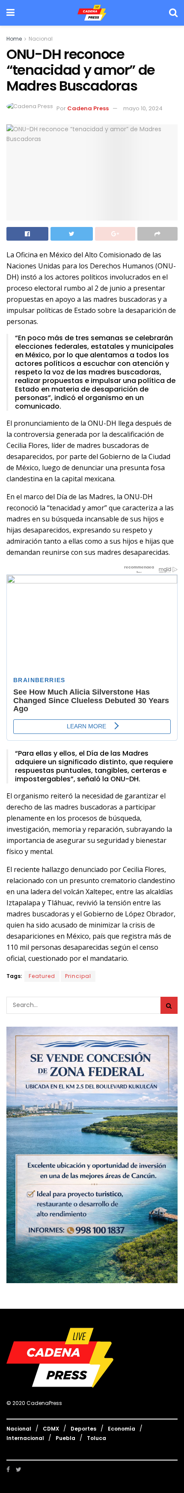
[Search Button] (169, 1005)
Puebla (65, 1438)
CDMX (51, 1428)
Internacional (25, 1438)
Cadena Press (88, 108)
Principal (78, 976)
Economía (121, 1428)
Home (14, 38)
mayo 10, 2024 (143, 108)
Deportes (83, 1428)
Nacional (41, 38)
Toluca (96, 1438)
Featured (42, 976)
